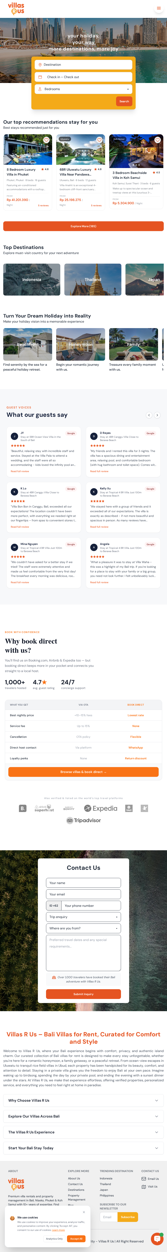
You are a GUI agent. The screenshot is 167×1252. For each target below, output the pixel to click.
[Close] (84, 1212)
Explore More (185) (83, 226)
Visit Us (152, 1186)
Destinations (76, 1190)
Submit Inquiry (83, 994)
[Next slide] (47, 149)
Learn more (58, 1230)
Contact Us (75, 1184)
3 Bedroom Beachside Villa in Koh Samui (130, 175)
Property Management (76, 1197)
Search (124, 101)
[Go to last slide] (8, 149)
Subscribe (128, 1217)
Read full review (20, 471)
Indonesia (106, 1178)
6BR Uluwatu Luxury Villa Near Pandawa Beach (75, 172)
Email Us (153, 1179)
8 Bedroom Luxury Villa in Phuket (21, 172)
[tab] (25, 162)
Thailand (105, 1184)
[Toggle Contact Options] (157, 1238)
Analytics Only (54, 1238)
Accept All (76, 1238)
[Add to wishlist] (46, 140)
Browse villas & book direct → (83, 772)
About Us (74, 1178)
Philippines (107, 1195)
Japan (104, 1190)
